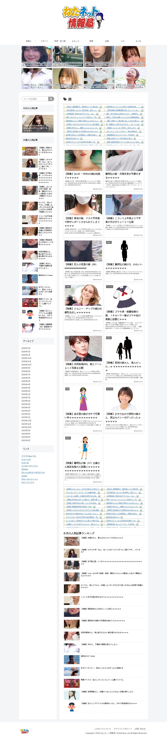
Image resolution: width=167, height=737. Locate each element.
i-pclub (24, 476)
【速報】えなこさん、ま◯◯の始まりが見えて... (83, 489)
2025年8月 (26, 371)
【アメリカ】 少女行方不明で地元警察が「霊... (82, 517)
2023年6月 (26, 401)
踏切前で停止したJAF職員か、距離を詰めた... (82, 135)
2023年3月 (26, 411)
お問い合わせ (140, 729)
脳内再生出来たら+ (72, 138)
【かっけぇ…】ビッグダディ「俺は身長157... (122, 131)
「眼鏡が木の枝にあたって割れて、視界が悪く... (83, 499)
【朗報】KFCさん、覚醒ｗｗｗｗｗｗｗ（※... (82, 128)
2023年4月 (26, 407)
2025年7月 (26, 375)
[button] (51, 99)
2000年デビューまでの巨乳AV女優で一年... (81, 142)
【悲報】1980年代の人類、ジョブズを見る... (81, 503)
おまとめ (25, 463)
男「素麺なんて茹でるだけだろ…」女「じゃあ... (123, 124)
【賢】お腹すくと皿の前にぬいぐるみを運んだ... (123, 121)
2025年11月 (26, 361)
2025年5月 (26, 381)
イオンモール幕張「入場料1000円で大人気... (81, 496)
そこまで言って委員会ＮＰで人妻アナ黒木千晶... (83, 521)
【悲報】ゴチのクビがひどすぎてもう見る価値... (83, 124)
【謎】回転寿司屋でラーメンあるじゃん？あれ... (123, 142)
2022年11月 (26, 424)
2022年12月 (26, 421)
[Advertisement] (38, 526)
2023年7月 (26, 398)
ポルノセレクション (30, 479)
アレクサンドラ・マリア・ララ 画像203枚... (81, 492)
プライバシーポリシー (123, 729)
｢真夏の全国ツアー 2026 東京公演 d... (119, 138)
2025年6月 (26, 378)
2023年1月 (26, 417)
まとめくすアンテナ (30, 466)
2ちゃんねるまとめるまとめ (33, 472)
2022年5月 (26, 440)
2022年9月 (26, 430)
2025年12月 (26, 358)
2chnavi (25, 469)
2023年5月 (26, 404)
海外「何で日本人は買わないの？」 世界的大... (122, 114)
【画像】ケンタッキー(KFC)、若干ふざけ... (121, 128)
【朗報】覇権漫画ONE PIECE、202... (79, 507)
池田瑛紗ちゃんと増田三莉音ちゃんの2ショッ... (82, 121)
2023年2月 (26, 414)
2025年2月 (26, 391)
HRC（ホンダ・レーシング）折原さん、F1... (81, 117)
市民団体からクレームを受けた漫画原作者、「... (123, 107)
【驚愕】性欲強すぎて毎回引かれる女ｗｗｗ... (82, 131)
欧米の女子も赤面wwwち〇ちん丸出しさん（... (82, 514)
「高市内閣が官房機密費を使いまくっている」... (123, 110)
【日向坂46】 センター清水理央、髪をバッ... (81, 110)
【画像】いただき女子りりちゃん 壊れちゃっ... (83, 524)
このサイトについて (102, 729)
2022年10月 (26, 427)
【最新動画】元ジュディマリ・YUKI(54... (120, 135)
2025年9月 (26, 368)
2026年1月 (26, 355)
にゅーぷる (26, 459)
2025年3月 (26, 388)
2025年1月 (26, 394)
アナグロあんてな (29, 456)
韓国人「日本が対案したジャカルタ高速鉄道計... (123, 117)
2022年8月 (26, 434)
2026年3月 (26, 348)
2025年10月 (26, 365)
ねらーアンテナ (28, 482)
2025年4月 (26, 384)
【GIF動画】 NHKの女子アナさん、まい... (80, 114)
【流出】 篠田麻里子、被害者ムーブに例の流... (82, 107)
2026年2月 (26, 352)
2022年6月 (26, 437)
